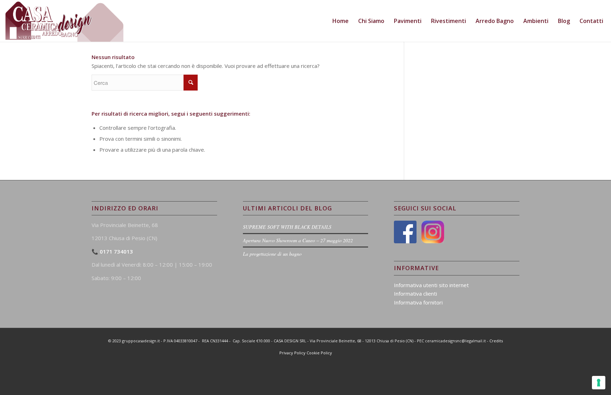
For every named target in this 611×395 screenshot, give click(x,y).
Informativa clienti (415, 293)
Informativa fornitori (418, 302)
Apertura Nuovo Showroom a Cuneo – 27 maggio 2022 (298, 240)
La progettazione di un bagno (272, 253)
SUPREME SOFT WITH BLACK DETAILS (287, 226)
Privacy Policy (292, 352)
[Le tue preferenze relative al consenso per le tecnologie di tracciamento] (598, 382)
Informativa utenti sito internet (431, 285)
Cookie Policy (319, 352)
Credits (496, 340)
